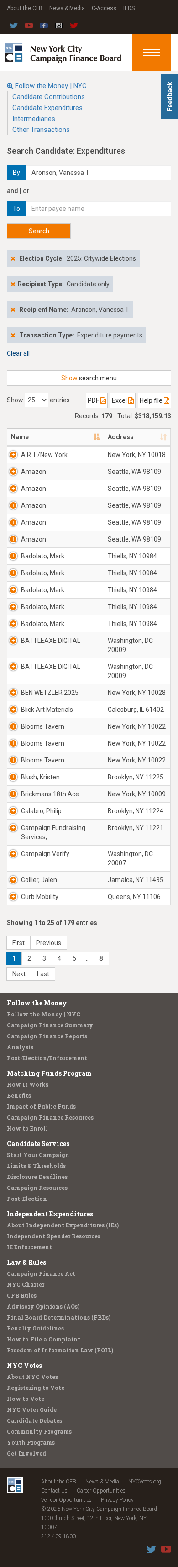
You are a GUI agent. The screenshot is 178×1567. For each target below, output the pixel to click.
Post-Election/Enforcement (47, 1058)
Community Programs (39, 1431)
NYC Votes (24, 1365)
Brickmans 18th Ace (50, 794)
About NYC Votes (32, 1376)
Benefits (19, 1095)
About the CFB (24, 8)
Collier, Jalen (39, 879)
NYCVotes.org (144, 1481)
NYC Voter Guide (32, 1409)
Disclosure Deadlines (37, 1176)
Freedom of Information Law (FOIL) (60, 1350)
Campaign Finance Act (41, 1273)
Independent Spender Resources (53, 1236)
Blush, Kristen (40, 777)
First (18, 943)
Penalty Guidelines (35, 1328)
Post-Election (27, 1198)
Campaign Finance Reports (47, 1036)
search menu (89, 378)
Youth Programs (31, 1442)
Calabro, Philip (41, 811)
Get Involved (26, 1453)
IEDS (129, 8)
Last (43, 974)
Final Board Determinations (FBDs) (58, 1317)
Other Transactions (41, 130)
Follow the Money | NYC (51, 86)
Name (20, 437)
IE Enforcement (29, 1247)
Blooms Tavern (42, 726)
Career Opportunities (101, 1491)
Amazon (33, 471)
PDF (94, 400)
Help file (152, 400)
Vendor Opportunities (66, 1500)
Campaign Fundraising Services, (53, 832)
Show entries (38, 400)
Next (19, 974)
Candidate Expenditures (47, 108)
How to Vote (25, 1398)
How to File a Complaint (43, 1339)
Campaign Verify (45, 853)
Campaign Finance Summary (50, 1025)
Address (121, 437)
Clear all (18, 353)
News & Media (67, 8)
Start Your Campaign (38, 1154)
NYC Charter (25, 1284)
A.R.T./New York (44, 454)
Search (39, 231)
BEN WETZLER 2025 (50, 692)
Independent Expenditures (50, 1213)
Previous (48, 943)
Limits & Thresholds (36, 1165)
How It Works (27, 1084)
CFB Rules (22, 1295)
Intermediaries (33, 119)
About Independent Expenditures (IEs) (63, 1225)
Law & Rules (26, 1262)
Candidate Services (38, 1143)
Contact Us (54, 1491)
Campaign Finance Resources (50, 1117)
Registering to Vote (35, 1387)
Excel (120, 400)
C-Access (104, 8)
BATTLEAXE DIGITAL (50, 640)
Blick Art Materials (47, 709)
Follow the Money (37, 1003)
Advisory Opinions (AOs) (43, 1306)
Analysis (20, 1047)
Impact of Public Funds (41, 1106)
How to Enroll (27, 1128)
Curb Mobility (39, 896)
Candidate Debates (34, 1420)
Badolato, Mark (42, 556)
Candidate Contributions (48, 97)
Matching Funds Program (49, 1073)
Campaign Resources (37, 1187)
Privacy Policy (117, 1500)
